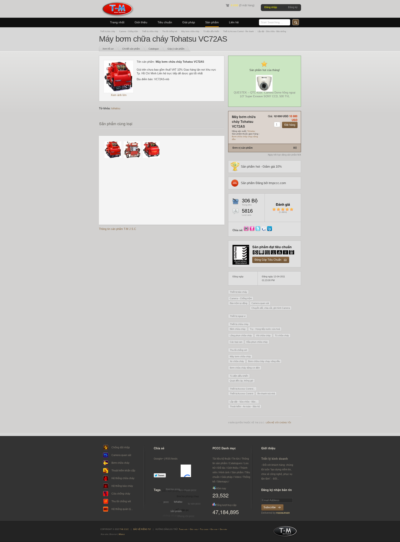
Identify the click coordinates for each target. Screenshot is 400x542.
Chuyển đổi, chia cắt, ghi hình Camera (270, 308)
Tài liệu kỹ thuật (221, 458)
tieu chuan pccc (187, 490)
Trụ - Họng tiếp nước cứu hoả (265, 329)
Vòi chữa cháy (263, 335)
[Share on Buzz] (269, 230)
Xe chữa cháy (237, 361)
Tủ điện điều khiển (211, 31)
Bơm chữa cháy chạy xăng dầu (264, 361)
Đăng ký (293, 7)
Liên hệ (234, 22)
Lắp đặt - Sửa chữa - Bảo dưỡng (272, 31)
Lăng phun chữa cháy (241, 335)
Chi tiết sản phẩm (131, 48)
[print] (247, 230)
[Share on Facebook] (252, 230)
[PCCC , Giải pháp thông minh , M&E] (117, 16)
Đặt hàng (289, 124)
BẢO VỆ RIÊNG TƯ (142, 529)
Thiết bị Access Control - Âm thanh (238, 31)
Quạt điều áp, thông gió (241, 380)
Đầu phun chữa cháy (257, 342)
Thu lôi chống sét (169, 31)
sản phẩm (176, 511)
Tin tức (236, 458)
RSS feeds (171, 458)
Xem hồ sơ (108, 48)
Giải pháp (188, 22)
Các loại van (236, 342)
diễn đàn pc (182, 510)
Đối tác (221, 467)
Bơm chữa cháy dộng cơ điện (245, 367)
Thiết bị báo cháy (107, 31)
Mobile (122, 534)
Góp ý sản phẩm (176, 48)
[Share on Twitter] (258, 230)
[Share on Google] (264, 230)
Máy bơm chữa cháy (190, 31)
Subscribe (270, 507)
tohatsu (115, 108)
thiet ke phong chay (188, 496)
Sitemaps (222, 481)
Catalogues (235, 463)
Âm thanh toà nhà (266, 393)
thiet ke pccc (173, 489)
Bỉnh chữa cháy (238, 329)
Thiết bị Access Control (241, 393)
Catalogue (154, 48)
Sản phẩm (212, 22)
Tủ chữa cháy (282, 335)
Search (295, 22)
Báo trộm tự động (238, 303)
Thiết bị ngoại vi (237, 316)
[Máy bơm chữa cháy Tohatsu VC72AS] (118, 92)
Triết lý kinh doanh (274, 458)
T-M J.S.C (284, 532)
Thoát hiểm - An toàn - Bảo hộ (245, 406)
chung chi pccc (186, 516)
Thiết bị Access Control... (242, 388)
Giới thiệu (141, 22)
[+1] (186, 471)
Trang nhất (117, 22)
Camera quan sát (260, 303)
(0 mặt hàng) (242, 5)
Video (237, 477)
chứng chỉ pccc (171, 515)
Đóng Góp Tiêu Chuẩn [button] (268, 259)
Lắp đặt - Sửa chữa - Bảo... (243, 401)
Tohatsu (251, 131)
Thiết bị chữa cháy (150, 31)
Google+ (159, 458)
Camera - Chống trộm (128, 31)
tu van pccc (194, 503)
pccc (166, 502)
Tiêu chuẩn (165, 22)
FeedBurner (283, 513)
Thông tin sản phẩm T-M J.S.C (117, 229)
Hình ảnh (224, 472)
